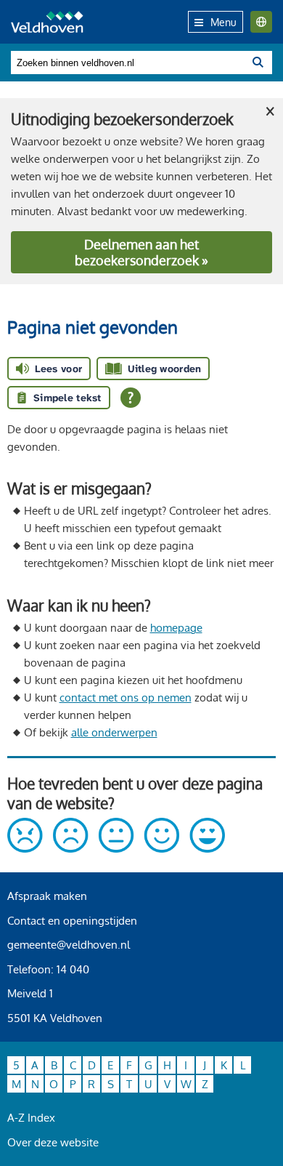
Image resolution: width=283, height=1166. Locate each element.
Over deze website (53, 1142)
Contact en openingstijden (72, 921)
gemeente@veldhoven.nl (68, 945)
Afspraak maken (47, 896)
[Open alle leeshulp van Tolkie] (130, 397)
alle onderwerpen (114, 732)
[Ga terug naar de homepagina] (47, 22)
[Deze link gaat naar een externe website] (116, 849)
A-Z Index (31, 1118)
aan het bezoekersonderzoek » (141, 252)
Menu (223, 22)
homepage (176, 628)
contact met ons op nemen (126, 697)
